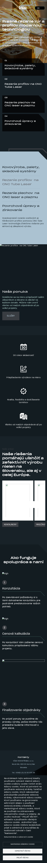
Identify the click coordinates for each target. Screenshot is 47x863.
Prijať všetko (23, 858)
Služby (11, 318)
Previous (3, 159)
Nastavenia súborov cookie (23, 844)
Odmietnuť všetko (22, 851)
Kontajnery (10, 526)
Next (8, 159)
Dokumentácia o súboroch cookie (18, 837)
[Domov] (23, 7)
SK (38, 8)
